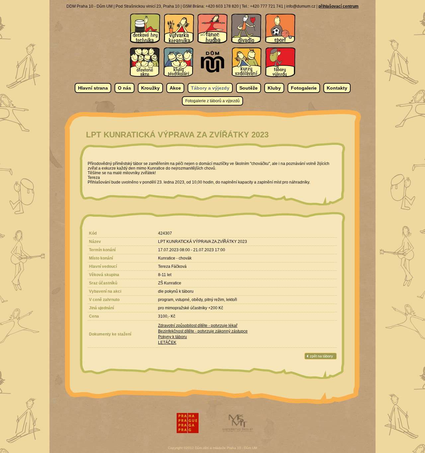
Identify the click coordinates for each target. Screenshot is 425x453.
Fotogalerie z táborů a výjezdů (212, 101)
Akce (175, 88)
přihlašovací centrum (338, 6)
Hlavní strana (93, 88)
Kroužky (150, 88)
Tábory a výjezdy (210, 88)
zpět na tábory (321, 356)
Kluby (274, 88)
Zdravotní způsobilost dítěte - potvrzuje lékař (197, 325)
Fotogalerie (304, 88)
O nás (124, 88)
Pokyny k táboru (172, 337)
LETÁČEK (167, 342)
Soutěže (248, 88)
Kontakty (337, 88)
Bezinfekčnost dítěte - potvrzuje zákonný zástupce (203, 331)
